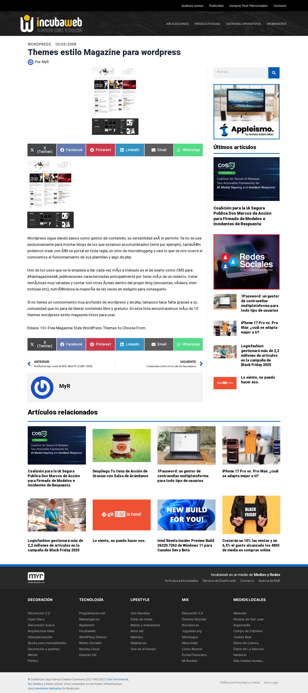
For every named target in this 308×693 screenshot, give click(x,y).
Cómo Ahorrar (192, 649)
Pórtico (33, 661)
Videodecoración (40, 637)
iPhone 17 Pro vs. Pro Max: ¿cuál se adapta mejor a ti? (259, 327)
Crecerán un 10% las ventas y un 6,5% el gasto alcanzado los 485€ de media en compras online (251, 545)
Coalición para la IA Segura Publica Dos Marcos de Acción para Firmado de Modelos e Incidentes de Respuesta (54, 478)
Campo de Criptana (247, 631)
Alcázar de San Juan (248, 619)
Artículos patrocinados (181, 580)
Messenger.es (89, 619)
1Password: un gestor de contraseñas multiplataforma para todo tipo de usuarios (260, 303)
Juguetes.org (192, 631)
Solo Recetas (140, 613)
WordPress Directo (92, 637)
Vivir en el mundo (143, 649)
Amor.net (137, 631)
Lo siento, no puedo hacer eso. (258, 379)
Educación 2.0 (192, 613)
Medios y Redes (267, 574)
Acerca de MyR (269, 580)
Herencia (239, 654)
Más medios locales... (249, 661)
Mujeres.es (138, 643)
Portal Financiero (194, 654)
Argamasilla (241, 625)
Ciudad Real (242, 637)
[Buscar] (274, 72)
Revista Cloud (89, 649)
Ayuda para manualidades (47, 643)
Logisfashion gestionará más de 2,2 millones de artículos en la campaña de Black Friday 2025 (260, 355)
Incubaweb (87, 631)
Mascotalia (190, 643)
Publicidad (216, 5)
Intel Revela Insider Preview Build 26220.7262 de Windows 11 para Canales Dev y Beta (185, 545)
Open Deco (36, 619)
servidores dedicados (48, 688)
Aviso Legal (271, 682)
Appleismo (86, 625)
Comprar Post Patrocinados (248, 5)
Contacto (280, 5)
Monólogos (190, 637)
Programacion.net (92, 613)
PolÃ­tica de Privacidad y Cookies (240, 682)
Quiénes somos (192, 5)
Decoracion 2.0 (39, 613)
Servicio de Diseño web (219, 580)
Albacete (239, 613)
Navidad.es (190, 625)
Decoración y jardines (44, 649)
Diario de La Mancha (248, 649)
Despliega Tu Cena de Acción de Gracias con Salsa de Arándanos (120, 473)
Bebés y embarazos (145, 625)
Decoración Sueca (41, 625)
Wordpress (39, 44)
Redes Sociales (90, 643)
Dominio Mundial (194, 619)
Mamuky (137, 637)
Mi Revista (189, 661)
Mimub (33, 654)
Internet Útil (87, 654)
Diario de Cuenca (246, 643)
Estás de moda (141, 619)
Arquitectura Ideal (41, 631)
